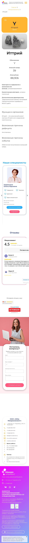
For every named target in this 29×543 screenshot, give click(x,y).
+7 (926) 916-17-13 (10, 433)
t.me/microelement (11, 440)
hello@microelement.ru (12, 435)
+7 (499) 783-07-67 (11, 427)
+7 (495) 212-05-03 (11, 430)
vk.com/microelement (12, 438)
